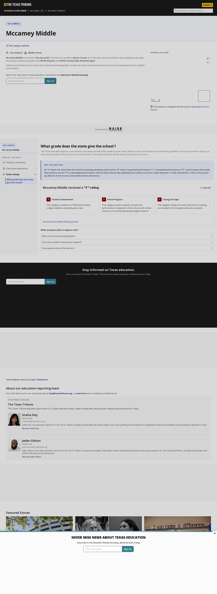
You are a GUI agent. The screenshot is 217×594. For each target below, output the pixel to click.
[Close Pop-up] (214, 533)
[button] (108, 297)
